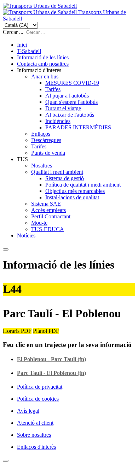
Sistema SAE (46, 204)
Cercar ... (13, 32)
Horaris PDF (17, 331)
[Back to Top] (5, 461)
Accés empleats (48, 210)
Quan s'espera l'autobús (71, 102)
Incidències (57, 121)
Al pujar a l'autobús (67, 96)
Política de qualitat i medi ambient (83, 185)
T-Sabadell (29, 51)
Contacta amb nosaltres (43, 64)
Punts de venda (48, 153)
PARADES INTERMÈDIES (78, 127)
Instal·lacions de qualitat (72, 197)
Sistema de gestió (64, 178)
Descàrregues (46, 140)
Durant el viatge (63, 108)
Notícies (26, 235)
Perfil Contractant (50, 216)
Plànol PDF (46, 331)
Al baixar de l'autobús (69, 115)
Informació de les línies (43, 57)
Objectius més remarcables (75, 191)
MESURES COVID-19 (72, 83)
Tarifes (53, 89)
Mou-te (39, 223)
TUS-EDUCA (47, 229)
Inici (22, 45)
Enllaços (40, 134)
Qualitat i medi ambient (57, 172)
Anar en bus (44, 76)
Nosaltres (41, 166)
